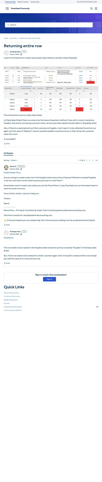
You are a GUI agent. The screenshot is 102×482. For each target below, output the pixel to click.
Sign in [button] (49, 279)
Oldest (13, 160)
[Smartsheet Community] (20, 8)
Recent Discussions (11, 293)
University (34, 1)
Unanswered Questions (51, 307)
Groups (6, 303)
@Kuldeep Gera (13, 172)
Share (7, 144)
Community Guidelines (13, 310)
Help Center (22, 1)
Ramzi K (13, 166)
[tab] (8, 153)
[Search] (91, 8)
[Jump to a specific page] (96, 160)
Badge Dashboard (11, 300)
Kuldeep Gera (15, 52)
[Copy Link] (21, 54)
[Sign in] (96, 8)
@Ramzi (9, 237)
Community (10, 1)
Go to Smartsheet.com (87, 1)
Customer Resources (12, 296)
